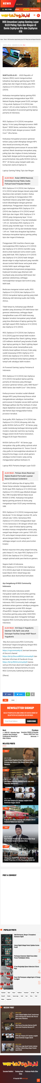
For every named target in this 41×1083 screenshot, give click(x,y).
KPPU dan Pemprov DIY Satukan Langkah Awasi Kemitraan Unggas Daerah (18, 802)
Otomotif (3, 996)
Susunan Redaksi (8, 1071)
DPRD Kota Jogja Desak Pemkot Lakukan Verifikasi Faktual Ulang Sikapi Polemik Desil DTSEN (26, 1048)
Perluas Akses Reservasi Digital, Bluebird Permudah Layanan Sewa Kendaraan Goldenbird (20, 476)
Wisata (2, 999)
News (38, 993)
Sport (26, 996)
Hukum (13, 993)
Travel (36, 996)
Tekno (31, 996)
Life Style (32, 993)
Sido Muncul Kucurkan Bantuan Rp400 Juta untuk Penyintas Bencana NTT (19, 783)
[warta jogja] (20, 1067)
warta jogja (25, 1078)
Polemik (8, 996)
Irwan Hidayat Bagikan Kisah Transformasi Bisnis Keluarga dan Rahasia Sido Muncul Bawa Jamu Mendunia (19, 762)
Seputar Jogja (15, 996)
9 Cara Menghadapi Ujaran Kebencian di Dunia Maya (26, 967)
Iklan (20, 1074)
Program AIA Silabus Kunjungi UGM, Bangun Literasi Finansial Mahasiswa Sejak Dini (20, 821)
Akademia (3, 993)
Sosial (22, 996)
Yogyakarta (9, 999)
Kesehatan (26, 993)
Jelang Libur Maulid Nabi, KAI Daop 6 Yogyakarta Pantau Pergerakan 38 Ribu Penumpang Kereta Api (19, 859)
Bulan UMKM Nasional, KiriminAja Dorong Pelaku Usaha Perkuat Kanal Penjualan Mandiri (19, 181)
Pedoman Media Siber (31, 1071)
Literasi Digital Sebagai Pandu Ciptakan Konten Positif (26, 946)
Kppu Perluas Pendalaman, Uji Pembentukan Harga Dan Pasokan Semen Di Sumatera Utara (19, 840)
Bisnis (12, 700)
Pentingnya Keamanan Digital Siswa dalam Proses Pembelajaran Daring (25, 957)
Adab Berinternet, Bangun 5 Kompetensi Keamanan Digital (25, 935)
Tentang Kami (19, 1071)
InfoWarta (20, 993)
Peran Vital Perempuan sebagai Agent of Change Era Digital (27, 978)
